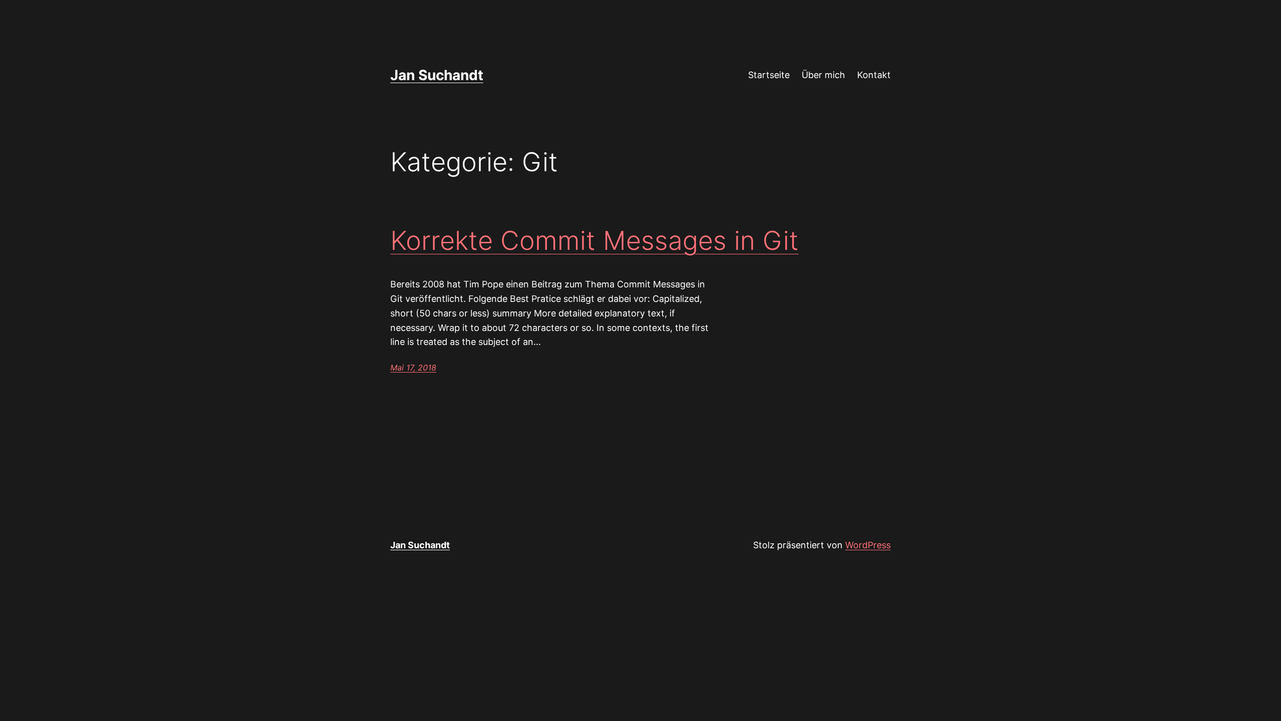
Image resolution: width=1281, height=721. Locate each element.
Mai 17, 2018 (413, 368)
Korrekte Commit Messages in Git (594, 241)
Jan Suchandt (436, 75)
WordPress (868, 545)
